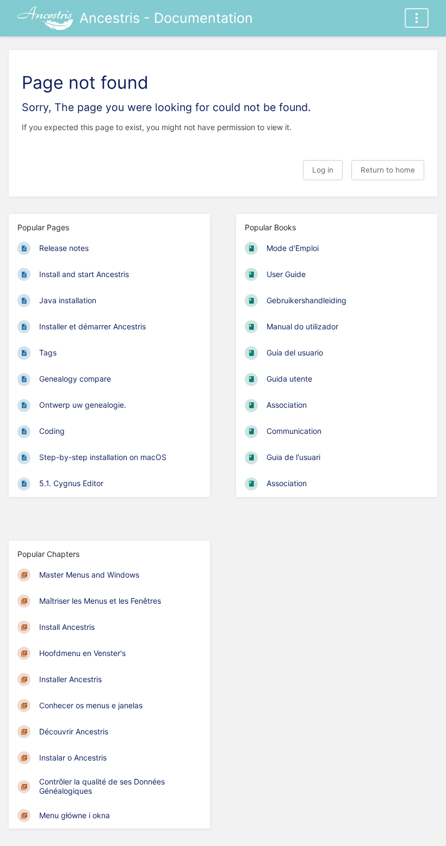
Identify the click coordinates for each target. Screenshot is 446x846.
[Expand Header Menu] (417, 18)
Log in (322, 169)
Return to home (388, 169)
